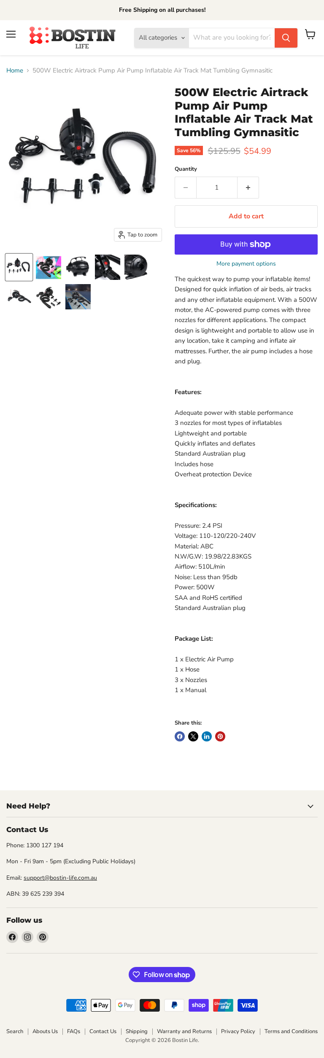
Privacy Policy (238, 1031)
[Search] (286, 38)
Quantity (186, 169)
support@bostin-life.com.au (60, 878)
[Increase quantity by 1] (248, 188)
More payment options (246, 263)
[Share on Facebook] (180, 736)
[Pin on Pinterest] (220, 736)
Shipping (137, 1031)
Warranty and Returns (184, 1031)
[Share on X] (193, 736)
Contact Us (102, 1031)
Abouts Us (45, 1031)
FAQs (73, 1031)
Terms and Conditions (291, 1031)
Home (14, 70)
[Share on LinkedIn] (207, 736)
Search (14, 1031)
